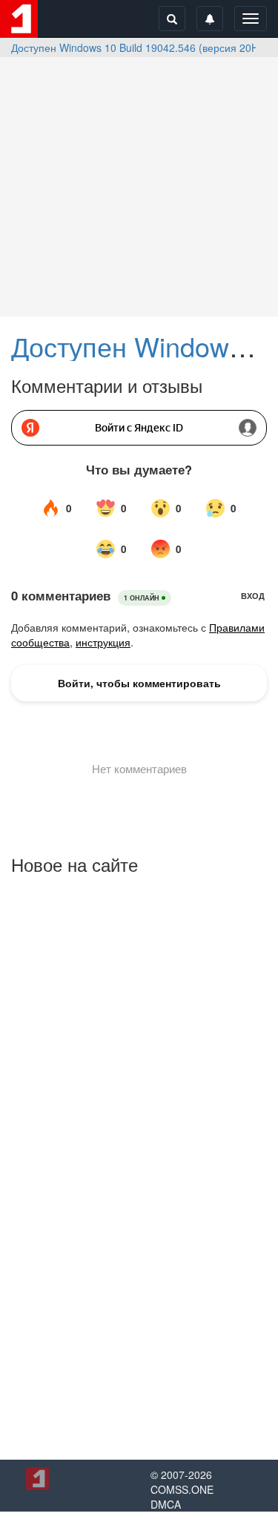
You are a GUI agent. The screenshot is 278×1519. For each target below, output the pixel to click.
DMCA (165, 1504)
